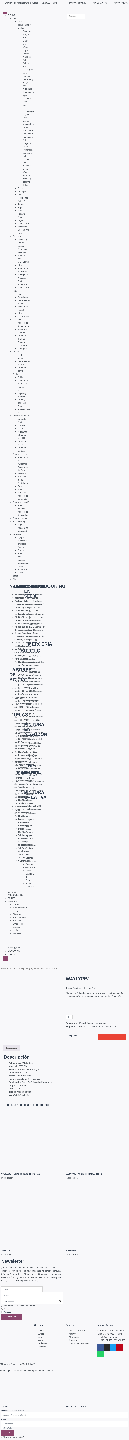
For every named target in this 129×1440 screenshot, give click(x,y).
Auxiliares (22, 464)
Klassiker (27, 57)
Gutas (20, 486)
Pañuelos (22, 473)
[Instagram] (107, 1347)
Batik (20, 489)
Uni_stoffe (27, 153)
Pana (20, 217)
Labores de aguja (21, 416)
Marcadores (23, 262)
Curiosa (16, 904)
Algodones (22, 432)
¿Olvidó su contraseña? (12, 1437)
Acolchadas (23, 227)
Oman (25, 127)
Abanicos (22, 406)
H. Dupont (17, 920)
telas (101, 1026)
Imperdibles (23, 569)
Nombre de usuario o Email (12, 1411)
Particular (7, 1312)
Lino (20, 233)
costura (82, 1026)
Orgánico (22, 220)
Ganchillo (22, 419)
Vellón (20, 358)
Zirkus (26, 185)
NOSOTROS (14, 951)
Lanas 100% (23, 316)
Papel (20, 524)
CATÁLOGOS (14, 948)
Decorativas (23, 230)
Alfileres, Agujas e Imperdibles (23, 281)
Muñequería (23, 223)
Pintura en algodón (21, 502)
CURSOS (12, 892)
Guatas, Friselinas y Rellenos (23, 249)
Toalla (20, 188)
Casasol (16, 927)
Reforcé (21, 201)
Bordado (21, 425)
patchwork (92, 1026)
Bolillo (15, 374)
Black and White (25, 44)
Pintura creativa (20, 518)
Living (25, 108)
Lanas (20, 428)
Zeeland (26, 182)
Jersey (21, 204)
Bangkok (27, 31)
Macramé (17, 319)
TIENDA (11, 15)
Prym (15, 911)
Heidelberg (28, 79)
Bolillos (21, 377)
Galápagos (28, 69)
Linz (25, 105)
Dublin (26, 63)
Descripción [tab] (11, 1048)
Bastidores (23, 297)
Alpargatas (23, 275)
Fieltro (16, 351)
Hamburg (27, 76)
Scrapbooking (19, 521)
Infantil (16, 576)
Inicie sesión (7, 1178)
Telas (15, 18)
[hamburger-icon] (5, 13)
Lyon (25, 118)
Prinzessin (28, 134)
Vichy (25, 169)
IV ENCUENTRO (15, 895)
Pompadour (28, 130)
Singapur (27, 143)
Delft (25, 60)
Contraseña (6, 1419)
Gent (25, 73)
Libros (20, 265)
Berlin (25, 37)
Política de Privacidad (22, 1371)
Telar (15, 291)
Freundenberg (19, 917)
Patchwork (18, 236)
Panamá (21, 214)
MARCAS (12, 901)
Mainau (26, 121)
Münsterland (28, 124)
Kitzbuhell (27, 89)
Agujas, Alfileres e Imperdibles (23, 540)
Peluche (21, 210)
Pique (20, 207)
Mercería (17, 534)
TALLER (11, 898)
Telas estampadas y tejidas (24, 24)
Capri (25, 50)
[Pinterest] (119, 1347)
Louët (15, 930)
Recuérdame (8, 1428)
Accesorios (23, 528)
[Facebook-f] (100, 1347)
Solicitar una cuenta (76, 1406)
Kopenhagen (28, 92)
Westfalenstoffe (20, 908)
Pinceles (22, 492)
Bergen (26, 34)
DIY (14, 579)
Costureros (23, 547)
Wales (25, 172)
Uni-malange (100, 1023)
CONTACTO (13, 954)
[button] (76, 12)
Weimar (26, 175)
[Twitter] (113, 1347)
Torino (25, 146)
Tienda (6, 1309)
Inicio (2, 968)
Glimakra (17, 933)
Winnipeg (27, 178)
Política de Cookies (43, 1371)
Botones (21, 550)
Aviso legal (5, 1371)
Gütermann (18, 914)
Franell (26, 66)
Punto (20, 422)
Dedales (21, 560)
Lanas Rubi (18, 924)
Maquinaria (23, 531)
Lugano (26, 114)
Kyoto (25, 95)
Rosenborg (28, 137)
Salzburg (27, 140)
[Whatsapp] (100, 1354)
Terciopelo (22, 191)
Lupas (20, 573)
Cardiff (26, 54)
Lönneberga (28, 111)
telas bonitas (110, 1026)
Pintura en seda (20, 454)
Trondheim (28, 150)
